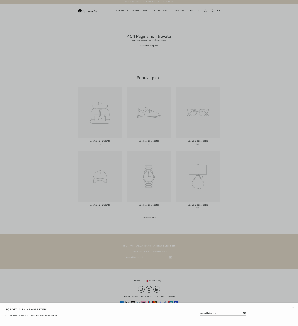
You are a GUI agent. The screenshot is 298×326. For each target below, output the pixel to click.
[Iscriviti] (244, 313)
